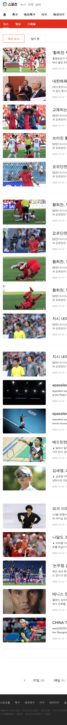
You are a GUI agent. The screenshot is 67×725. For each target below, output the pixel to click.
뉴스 (23, 4)
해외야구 (54, 702)
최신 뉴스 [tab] (13, 38)
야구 (41, 702)
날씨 (38, 4)
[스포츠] (13, 4)
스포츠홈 (5, 702)
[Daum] (5, 4)
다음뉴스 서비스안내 (10, 710)
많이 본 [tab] (35, 38)
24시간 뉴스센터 (30, 710)
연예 (31, 4)
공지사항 (45, 710)
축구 (17, 702)
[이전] (24, 680)
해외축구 (30, 702)
